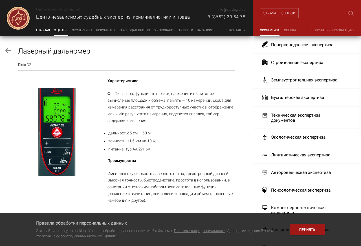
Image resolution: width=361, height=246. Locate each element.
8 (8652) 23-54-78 (226, 16)
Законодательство (134, 30)
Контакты (237, 30)
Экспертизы (82, 30)
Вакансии (205, 30)
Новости (186, 30)
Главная (43, 30)
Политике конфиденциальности (199, 231)
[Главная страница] (18, 18)
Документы (105, 30)
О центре (61, 30)
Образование (164, 30)
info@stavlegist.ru (231, 9)
